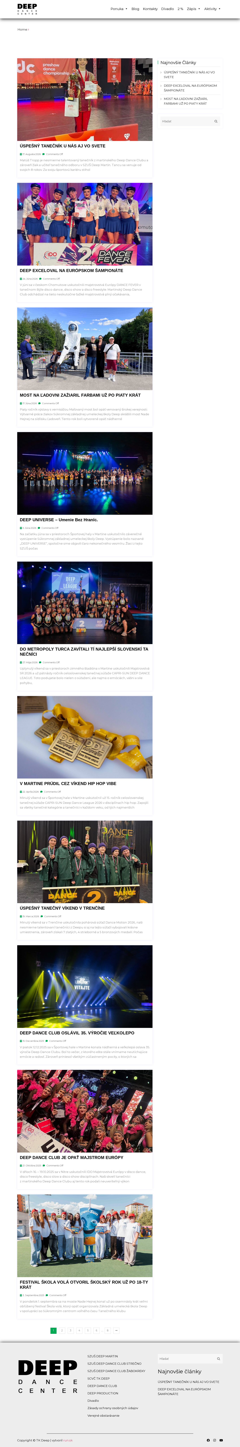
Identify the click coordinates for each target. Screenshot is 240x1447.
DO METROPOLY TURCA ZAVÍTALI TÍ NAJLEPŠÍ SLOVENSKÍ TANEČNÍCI (84, 652)
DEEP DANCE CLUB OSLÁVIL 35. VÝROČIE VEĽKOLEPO (77, 1033)
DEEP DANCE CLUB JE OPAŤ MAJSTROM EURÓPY (71, 1157)
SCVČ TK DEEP (98, 1378)
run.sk (68, 1440)
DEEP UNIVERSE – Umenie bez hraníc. (59, 519)
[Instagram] (215, 1440)
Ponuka (117, 9)
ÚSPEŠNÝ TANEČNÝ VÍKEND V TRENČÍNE (62, 908)
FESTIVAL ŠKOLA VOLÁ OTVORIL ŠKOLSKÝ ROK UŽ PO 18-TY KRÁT (84, 1285)
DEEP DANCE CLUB (102, 1386)
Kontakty (150, 9)
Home (22, 29)
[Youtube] (220, 1440)
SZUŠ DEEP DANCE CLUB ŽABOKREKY (116, 1371)
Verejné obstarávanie (103, 1415)
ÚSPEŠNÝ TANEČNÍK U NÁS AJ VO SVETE (62, 146)
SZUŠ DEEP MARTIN (102, 1356)
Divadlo (167, 9)
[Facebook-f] (208, 1440)
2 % (180, 9)
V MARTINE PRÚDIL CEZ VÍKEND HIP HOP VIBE (68, 783)
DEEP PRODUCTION (102, 1393)
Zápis (191, 9)
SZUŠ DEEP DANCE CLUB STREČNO (114, 1363)
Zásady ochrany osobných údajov (112, 1408)
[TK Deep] (41, 9)
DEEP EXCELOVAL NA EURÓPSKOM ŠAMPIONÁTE (71, 270)
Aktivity (210, 9)
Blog (135, 9)
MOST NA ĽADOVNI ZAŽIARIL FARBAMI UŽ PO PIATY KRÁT (80, 395)
